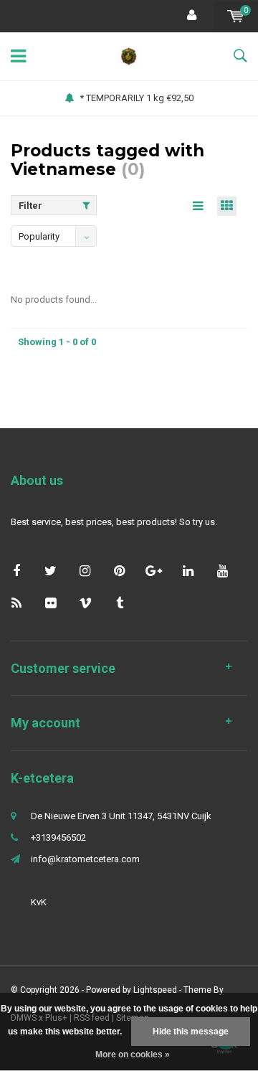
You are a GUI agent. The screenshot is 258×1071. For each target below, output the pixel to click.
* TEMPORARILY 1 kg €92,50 (137, 98)
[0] (235, 16)
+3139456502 (58, 837)
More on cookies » (132, 1054)
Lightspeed (155, 990)
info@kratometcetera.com (85, 859)
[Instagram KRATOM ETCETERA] (85, 571)
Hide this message (191, 1032)
